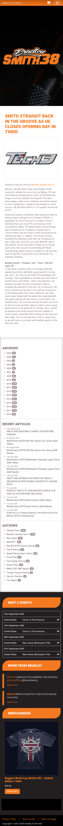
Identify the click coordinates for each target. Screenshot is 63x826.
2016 (9, 391)
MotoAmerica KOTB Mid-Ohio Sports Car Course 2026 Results (32, 452)
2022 (9, 368)
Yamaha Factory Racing (19, 572)
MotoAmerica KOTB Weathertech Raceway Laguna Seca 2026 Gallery (33, 461)
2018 (9, 383)
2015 (9, 394)
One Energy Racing (18, 560)
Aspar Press (14, 564)
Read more (12, 685)
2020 (9, 375)
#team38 (11, 677)
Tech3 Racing (15, 549)
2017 (9, 387)
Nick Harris (14, 538)
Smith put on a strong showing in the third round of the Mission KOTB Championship (32, 514)
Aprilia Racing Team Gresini (21, 553)
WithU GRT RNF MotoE (20, 568)
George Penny (16, 530)
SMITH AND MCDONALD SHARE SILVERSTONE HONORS (30, 433)
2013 (9, 402)
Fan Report (13, 580)
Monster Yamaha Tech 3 (42, 184)
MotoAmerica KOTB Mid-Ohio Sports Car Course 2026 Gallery (32, 442)
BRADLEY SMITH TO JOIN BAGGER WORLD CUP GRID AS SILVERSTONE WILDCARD (31, 492)
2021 (9, 372)
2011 (9, 410)
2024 (9, 360)
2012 (9, 406)
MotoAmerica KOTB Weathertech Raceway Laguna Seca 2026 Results (33, 470)
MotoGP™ (13, 541)
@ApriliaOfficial (14, 680)
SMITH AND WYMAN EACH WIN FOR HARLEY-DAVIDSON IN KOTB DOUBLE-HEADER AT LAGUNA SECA (32, 481)
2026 (9, 352)
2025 (9, 356)
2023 (9, 364)
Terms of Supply (49, 818)
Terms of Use (28, 818)
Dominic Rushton (16, 576)
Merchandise (19, 713)
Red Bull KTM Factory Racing (22, 545)
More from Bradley (25, 665)
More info (12, 791)
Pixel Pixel (13, 557)
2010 (9, 414)
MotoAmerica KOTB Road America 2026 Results (29, 506)
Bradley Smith (12, 3)
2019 (9, 379)
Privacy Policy (9, 818)
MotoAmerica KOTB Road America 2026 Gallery (29, 499)
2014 (9, 398)
